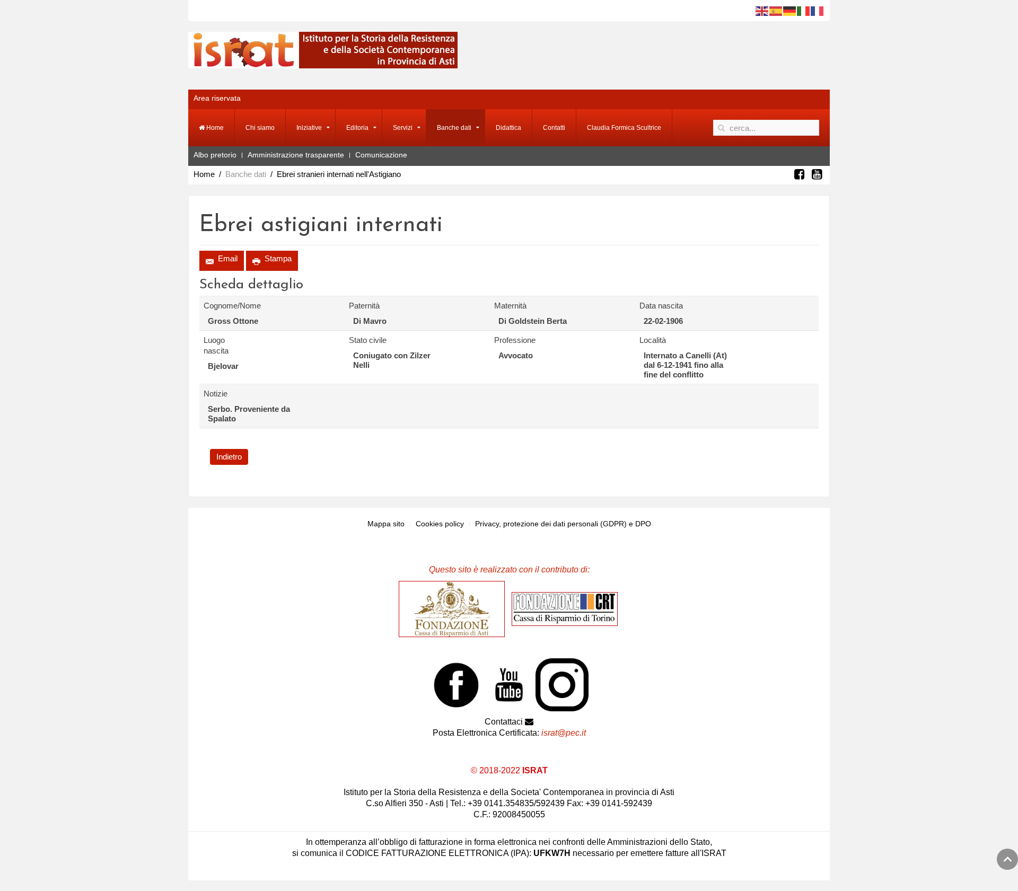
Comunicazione (381, 155)
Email (227, 258)
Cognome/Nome (226, 305)
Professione (515, 340)
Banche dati (454, 127)
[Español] (776, 10)
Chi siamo (260, 127)
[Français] (817, 10)
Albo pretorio (215, 155)
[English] (762, 10)
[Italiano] (804, 10)
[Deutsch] (790, 10)
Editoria (357, 127)
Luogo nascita (216, 345)
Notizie (215, 393)
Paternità (364, 305)
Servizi (403, 127)
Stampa (277, 258)
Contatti (554, 127)
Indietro (229, 456)
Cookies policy (440, 523)
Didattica (508, 127)
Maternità (510, 305)
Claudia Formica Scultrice (624, 127)
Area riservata (217, 98)
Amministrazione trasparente (296, 155)
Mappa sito (386, 523)
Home (214, 127)
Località (652, 340)
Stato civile (368, 340)
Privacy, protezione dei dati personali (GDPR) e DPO (563, 523)
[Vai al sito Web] (454, 608)
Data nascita (661, 305)
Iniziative (309, 127)
